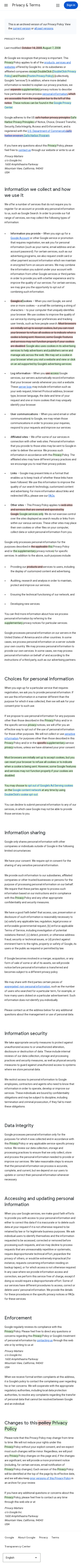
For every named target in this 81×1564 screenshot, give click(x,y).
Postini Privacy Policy (40, 75)
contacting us (45, 1340)
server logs (25, 386)
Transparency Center (18, 1546)
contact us (24, 150)
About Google (26, 1537)
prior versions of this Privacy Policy (50, 1478)
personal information (54, 93)
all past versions (43, 28)
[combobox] (21, 1557)
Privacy (43, 1537)
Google (9, 1537)
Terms (55, 1537)
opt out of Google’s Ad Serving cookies (50, 785)
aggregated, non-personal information (27, 986)
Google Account (20, 238)
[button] (6, 5)
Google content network (27, 790)
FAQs (51, 495)
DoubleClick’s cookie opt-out (21, 794)
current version (22, 28)
